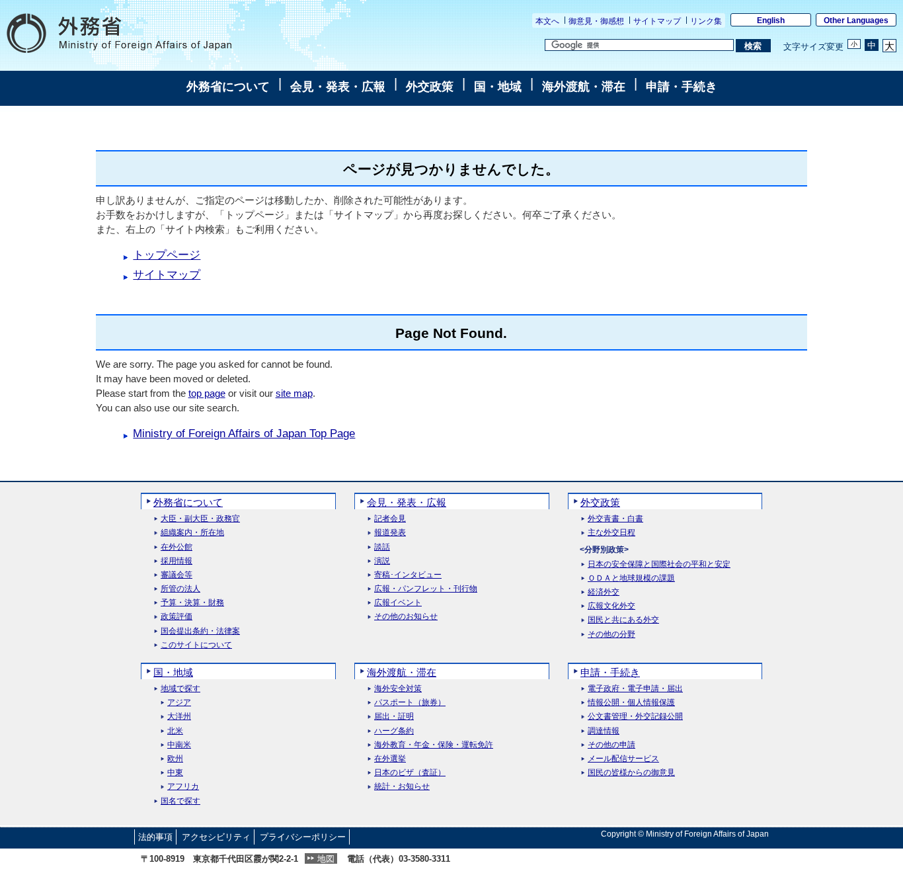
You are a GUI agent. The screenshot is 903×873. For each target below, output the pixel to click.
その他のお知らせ (406, 616)
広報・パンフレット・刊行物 (425, 589)
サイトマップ (657, 21)
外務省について (228, 86)
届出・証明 (394, 716)
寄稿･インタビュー (408, 575)
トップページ (166, 255)
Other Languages (856, 20)
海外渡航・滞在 (583, 86)
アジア (179, 702)
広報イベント (398, 603)
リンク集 (706, 21)
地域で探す (180, 689)
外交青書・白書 (615, 519)
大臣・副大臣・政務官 (200, 519)
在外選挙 (390, 759)
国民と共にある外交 (623, 620)
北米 (175, 731)
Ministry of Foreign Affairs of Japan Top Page (244, 433)
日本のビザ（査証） (410, 773)
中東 (175, 773)
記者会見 (390, 519)
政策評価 (176, 616)
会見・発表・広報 (337, 86)
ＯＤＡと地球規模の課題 (631, 578)
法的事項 (155, 837)
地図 (325, 859)
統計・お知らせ (402, 786)
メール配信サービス (623, 759)
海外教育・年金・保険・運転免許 (433, 745)
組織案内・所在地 (192, 532)
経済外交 (603, 592)
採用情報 (176, 561)
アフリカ (183, 786)
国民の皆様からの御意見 (631, 773)
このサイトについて (196, 645)
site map (294, 393)
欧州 (175, 759)
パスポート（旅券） (410, 702)
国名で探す (180, 801)
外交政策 (429, 86)
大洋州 (179, 716)
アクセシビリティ (216, 837)
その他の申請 (611, 745)
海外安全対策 (398, 689)
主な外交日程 (611, 532)
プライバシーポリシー (303, 837)
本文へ (547, 21)
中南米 (179, 745)
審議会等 (176, 575)
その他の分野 (611, 634)
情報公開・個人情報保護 (631, 702)
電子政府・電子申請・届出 (635, 689)
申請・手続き (681, 86)
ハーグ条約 (394, 731)
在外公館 (176, 547)
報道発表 (390, 532)
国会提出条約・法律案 (200, 631)
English (771, 20)
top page (206, 393)
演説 (382, 561)
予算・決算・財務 (192, 603)
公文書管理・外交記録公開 (635, 716)
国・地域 (498, 86)
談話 (382, 547)
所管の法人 (180, 589)
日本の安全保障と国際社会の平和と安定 (659, 564)
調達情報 (603, 731)
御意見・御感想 (596, 21)
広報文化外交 (611, 606)
